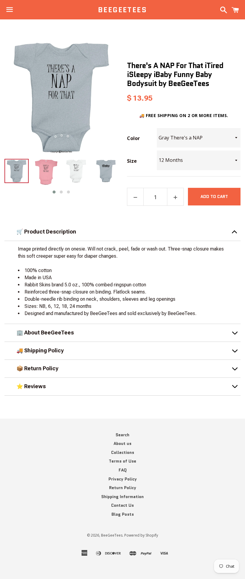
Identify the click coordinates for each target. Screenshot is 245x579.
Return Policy (122, 488)
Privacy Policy (122, 479)
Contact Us (122, 505)
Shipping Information (122, 497)
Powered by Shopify (141, 535)
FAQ (123, 470)
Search (122, 435)
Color (133, 139)
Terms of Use (122, 461)
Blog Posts (122, 514)
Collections (122, 452)
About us (122, 443)
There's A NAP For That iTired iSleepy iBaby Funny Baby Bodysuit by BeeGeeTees (175, 74)
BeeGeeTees (122, 10)
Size (132, 161)
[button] (54, 192)
